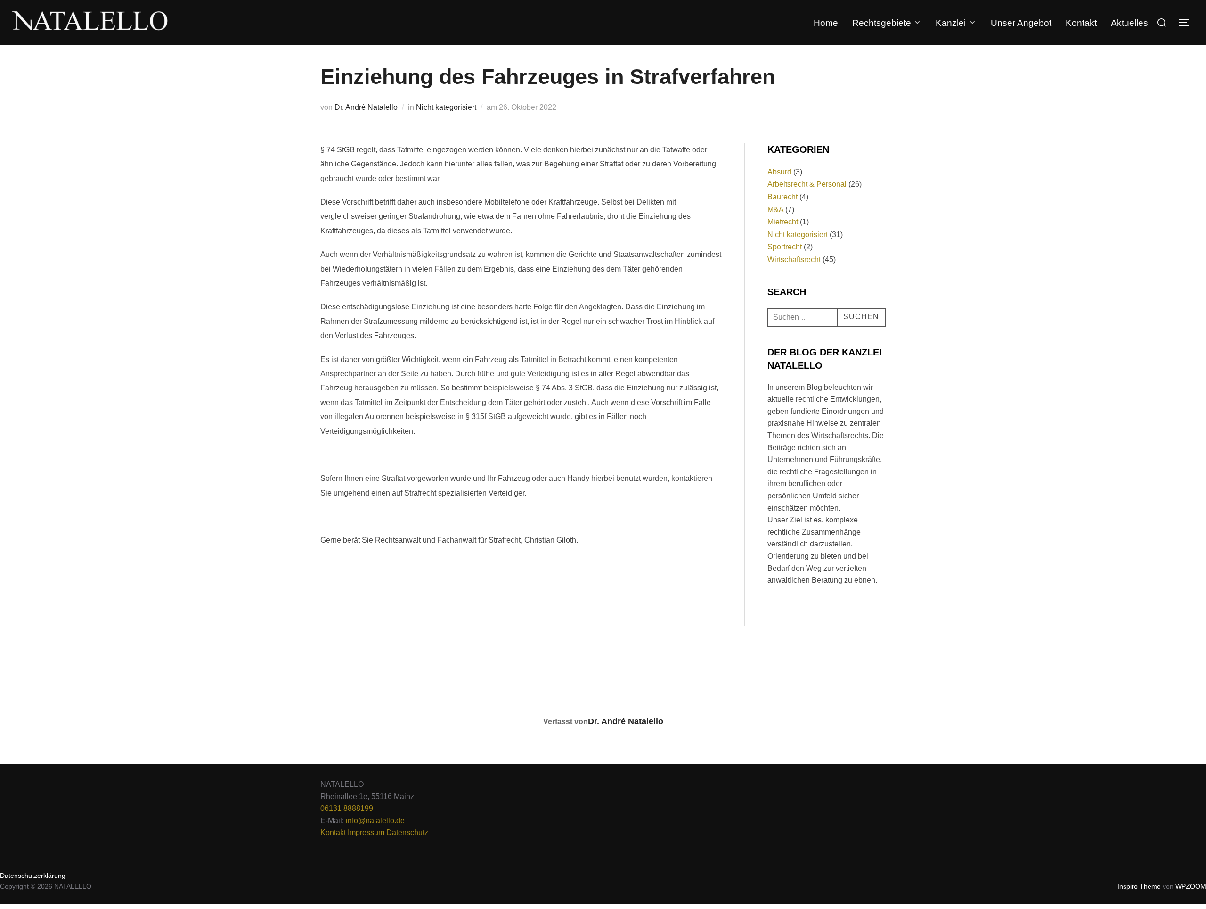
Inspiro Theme (1139, 886)
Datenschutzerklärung (32, 875)
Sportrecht (784, 247)
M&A (775, 210)
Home (826, 23)
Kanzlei (951, 23)
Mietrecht (782, 222)
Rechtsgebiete (881, 23)
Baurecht (782, 197)
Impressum (366, 832)
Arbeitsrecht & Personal (807, 184)
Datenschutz (407, 832)
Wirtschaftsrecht (794, 260)
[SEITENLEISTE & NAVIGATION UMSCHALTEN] (1187, 22)
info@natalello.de (375, 821)
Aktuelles (1129, 23)
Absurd (779, 172)
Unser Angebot (1021, 23)
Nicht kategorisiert (446, 107)
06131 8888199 (346, 808)
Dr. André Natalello (366, 107)
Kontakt (1081, 23)
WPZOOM (1190, 886)
